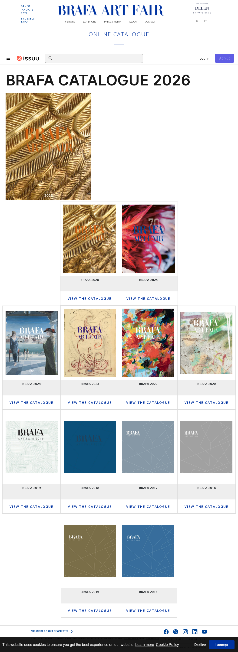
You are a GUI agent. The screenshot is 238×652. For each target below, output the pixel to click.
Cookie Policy (167, 644)
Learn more (144, 644)
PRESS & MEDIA (112, 21)
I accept (221, 644)
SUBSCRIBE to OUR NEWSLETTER (49, 631)
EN (206, 21)
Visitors (70, 21)
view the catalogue (148, 298)
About (133, 21)
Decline (200, 644)
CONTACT (150, 21)
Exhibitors (89, 21)
